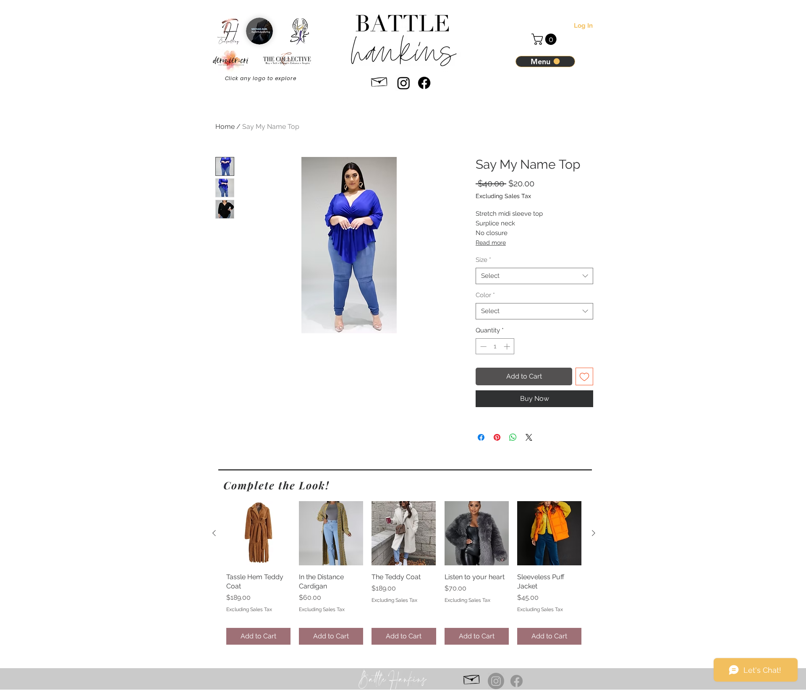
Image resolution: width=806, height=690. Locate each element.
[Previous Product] (214, 533)
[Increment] (507, 346)
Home (225, 127)
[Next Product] (594, 533)
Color (485, 295)
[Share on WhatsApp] (513, 437)
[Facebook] (424, 83)
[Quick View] (258, 533)
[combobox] (534, 276)
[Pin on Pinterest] (497, 437)
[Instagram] (403, 83)
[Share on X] (529, 437)
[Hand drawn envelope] (379, 80)
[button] (545, 39)
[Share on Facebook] (481, 437)
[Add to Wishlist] (584, 376)
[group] (404, 573)
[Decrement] (482, 346)
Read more (491, 242)
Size (483, 260)
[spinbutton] (495, 346)
